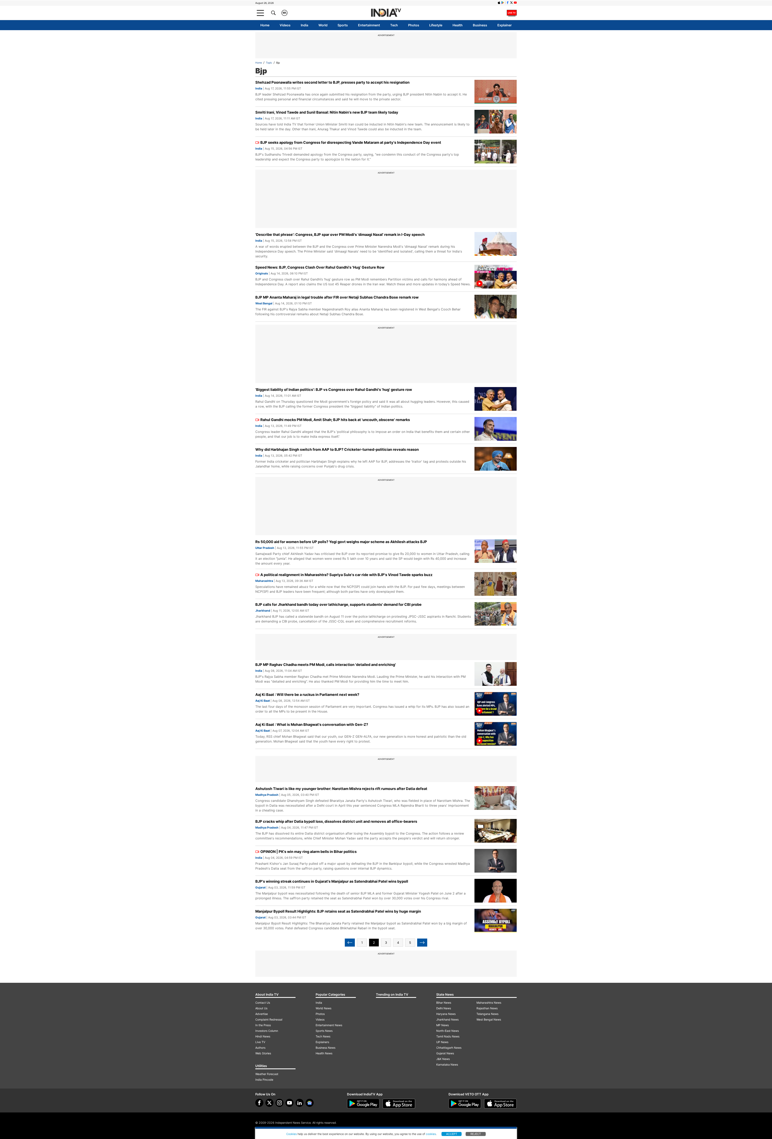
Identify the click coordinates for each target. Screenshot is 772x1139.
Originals (261, 273)
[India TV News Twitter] (511, 2)
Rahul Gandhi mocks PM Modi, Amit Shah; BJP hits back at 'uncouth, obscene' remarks (335, 420)
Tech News (323, 1036)
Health (458, 25)
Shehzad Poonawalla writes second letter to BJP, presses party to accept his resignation (332, 82)
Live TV (260, 1042)
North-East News (447, 1030)
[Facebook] (259, 1103)
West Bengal (263, 303)
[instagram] (279, 1103)
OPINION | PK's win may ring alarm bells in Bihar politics (308, 851)
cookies (431, 1134)
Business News (325, 1047)
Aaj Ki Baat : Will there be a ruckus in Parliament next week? (307, 694)
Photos (413, 25)
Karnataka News (447, 1064)
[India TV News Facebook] (507, 2)
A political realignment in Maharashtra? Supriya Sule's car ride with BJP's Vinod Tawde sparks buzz (346, 575)
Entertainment (369, 25)
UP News (442, 1042)
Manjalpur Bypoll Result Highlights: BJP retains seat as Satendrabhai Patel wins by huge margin (338, 911)
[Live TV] (512, 13)
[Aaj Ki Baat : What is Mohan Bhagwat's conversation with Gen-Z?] (495, 734)
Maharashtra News (488, 1002)
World (322, 25)
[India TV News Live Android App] (363, 1103)
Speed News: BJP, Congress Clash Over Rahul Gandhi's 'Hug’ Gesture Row (319, 267)
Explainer (504, 25)
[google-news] (310, 1103)
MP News (442, 1025)
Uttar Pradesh (264, 547)
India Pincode (264, 1079)
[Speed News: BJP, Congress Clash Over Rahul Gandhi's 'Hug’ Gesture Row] (495, 277)
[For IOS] (500, 1103)
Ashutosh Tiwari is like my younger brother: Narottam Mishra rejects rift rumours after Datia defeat (341, 789)
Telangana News (487, 1014)
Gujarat (260, 887)
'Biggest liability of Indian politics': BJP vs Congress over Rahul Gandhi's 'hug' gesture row (333, 389)
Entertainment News (329, 1025)
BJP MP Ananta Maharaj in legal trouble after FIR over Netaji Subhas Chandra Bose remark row (337, 297)
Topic (269, 62)
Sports (343, 25)
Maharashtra (264, 580)
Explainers (322, 1042)
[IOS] (499, 2)
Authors (260, 1047)
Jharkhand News (447, 1019)
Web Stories (263, 1053)
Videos (285, 25)
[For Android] (465, 1103)
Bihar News (443, 1002)
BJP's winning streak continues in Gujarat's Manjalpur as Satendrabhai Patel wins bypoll (331, 881)
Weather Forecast (266, 1074)
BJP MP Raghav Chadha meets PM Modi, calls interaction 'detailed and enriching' (325, 664)
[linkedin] (300, 1103)
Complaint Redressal (268, 1019)
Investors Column (266, 1030)
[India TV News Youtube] (515, 2)
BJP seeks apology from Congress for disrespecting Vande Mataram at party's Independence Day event (350, 142)
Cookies (291, 1134)
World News (323, 1008)
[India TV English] (386, 13)
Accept (451, 1134)
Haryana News (446, 1014)
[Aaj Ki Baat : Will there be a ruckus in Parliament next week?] (495, 704)
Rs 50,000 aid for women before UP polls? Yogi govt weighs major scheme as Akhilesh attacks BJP (341, 542)
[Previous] (350, 943)
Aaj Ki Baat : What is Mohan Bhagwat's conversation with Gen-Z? (311, 724)
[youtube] (289, 1103)
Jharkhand (262, 610)
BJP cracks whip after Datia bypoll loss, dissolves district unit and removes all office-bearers (336, 821)
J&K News (443, 1059)
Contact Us (262, 1002)
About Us (261, 1008)
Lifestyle (435, 25)
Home (264, 25)
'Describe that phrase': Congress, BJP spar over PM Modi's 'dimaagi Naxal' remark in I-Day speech (340, 234)
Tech (394, 25)
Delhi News (443, 1008)
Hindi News (262, 1036)
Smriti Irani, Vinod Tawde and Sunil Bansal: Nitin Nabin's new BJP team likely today (326, 112)
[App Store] (399, 1103)
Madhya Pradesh (266, 794)
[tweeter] (269, 1103)
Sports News (324, 1030)
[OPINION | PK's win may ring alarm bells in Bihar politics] (495, 861)
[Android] (502, 2)
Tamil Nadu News (447, 1036)
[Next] (422, 943)
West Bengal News (488, 1019)
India (304, 25)
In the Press (263, 1025)
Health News (324, 1053)
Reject (475, 1134)
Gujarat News (445, 1053)
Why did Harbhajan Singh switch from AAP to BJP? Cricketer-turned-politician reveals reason (337, 449)
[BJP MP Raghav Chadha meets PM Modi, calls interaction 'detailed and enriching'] (495, 674)
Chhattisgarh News (448, 1047)
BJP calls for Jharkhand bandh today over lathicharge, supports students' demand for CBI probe (338, 604)
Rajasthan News (487, 1008)
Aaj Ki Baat (262, 700)
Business (480, 25)
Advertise (261, 1014)
